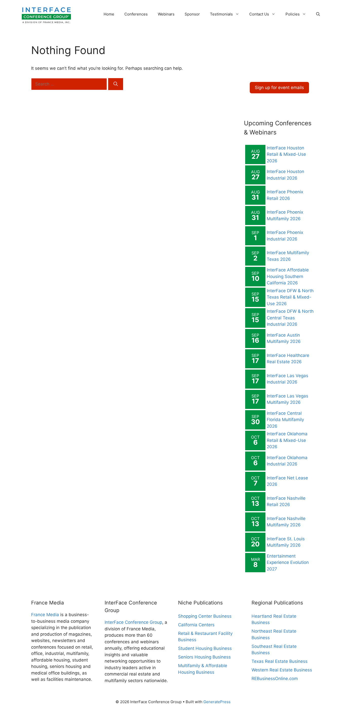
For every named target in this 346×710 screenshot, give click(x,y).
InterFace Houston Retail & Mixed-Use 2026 (286, 154)
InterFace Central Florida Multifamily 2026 (285, 420)
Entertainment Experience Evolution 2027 (288, 562)
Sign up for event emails (279, 87)
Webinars (166, 14)
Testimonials (221, 14)
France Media (45, 614)
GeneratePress (216, 701)
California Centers (196, 624)
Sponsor (192, 14)
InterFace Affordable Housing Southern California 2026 (288, 276)
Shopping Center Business (205, 616)
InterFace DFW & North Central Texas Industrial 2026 (290, 318)
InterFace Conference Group (133, 622)
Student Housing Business (205, 648)
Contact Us (259, 14)
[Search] (115, 84)
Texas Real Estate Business (279, 661)
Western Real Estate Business (282, 669)
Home (109, 14)
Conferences (136, 14)
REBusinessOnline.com (275, 678)
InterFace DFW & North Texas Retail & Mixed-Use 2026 (290, 297)
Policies (292, 14)
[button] (318, 14)
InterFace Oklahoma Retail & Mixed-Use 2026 (287, 440)
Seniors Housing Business (204, 657)
